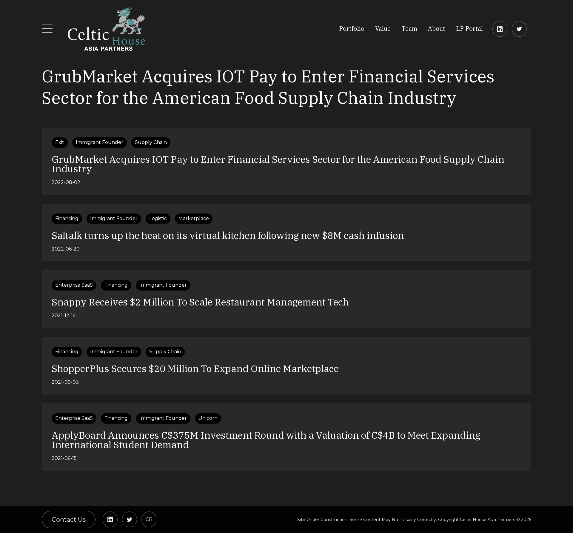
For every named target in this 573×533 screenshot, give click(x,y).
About (436, 28)
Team (409, 28)
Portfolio (351, 28)
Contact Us (69, 519)
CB (149, 519)
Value (383, 28)
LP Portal (469, 28)
